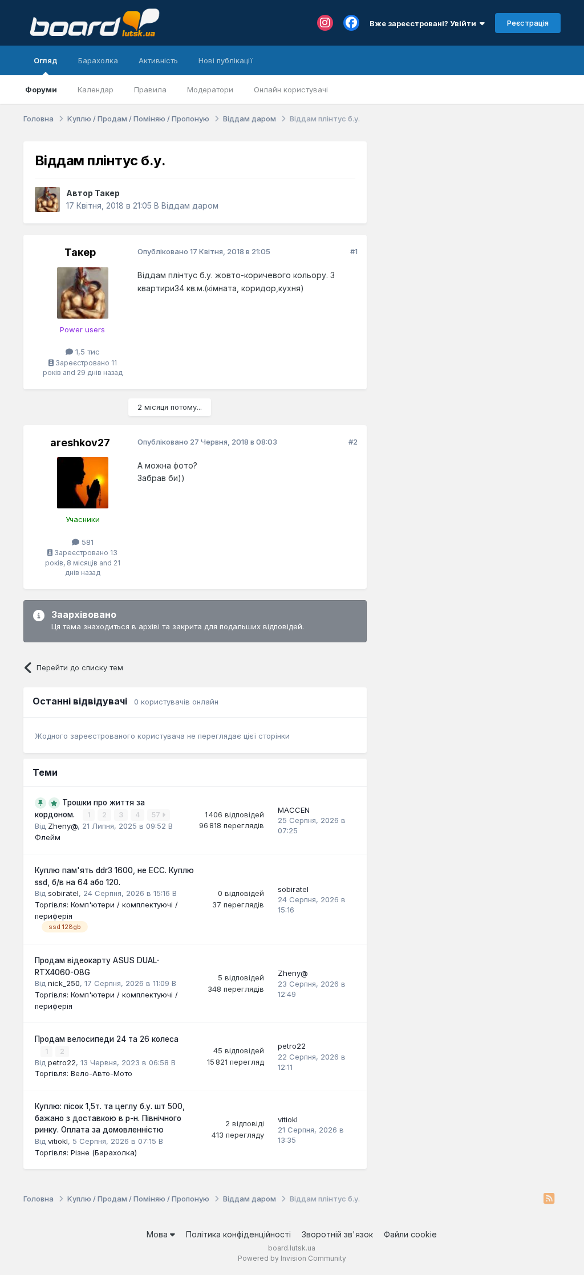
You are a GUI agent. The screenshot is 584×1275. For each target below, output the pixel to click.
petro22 (62, 1062)
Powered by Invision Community (292, 1258)
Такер (107, 193)
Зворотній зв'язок (337, 1234)
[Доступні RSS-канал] (549, 1199)
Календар (95, 89)
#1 (354, 251)
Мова (158, 1234)
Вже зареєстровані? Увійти (425, 23)
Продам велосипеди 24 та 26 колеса (107, 1039)
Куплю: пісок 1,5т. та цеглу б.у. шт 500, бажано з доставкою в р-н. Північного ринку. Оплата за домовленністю (110, 1118)
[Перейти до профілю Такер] (47, 199)
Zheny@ (63, 825)
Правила (150, 89)
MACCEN (294, 809)
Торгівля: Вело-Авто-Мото (83, 1073)
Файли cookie (410, 1234)
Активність (158, 60)
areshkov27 (80, 443)
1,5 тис (86, 351)
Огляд (46, 60)
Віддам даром (189, 205)
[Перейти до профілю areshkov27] (82, 482)
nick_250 (64, 983)
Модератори (210, 89)
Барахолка (98, 60)
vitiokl (58, 1141)
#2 (353, 441)
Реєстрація (528, 22)
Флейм (47, 837)
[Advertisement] (469, 212)
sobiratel (63, 893)
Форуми (41, 89)
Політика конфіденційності (238, 1234)
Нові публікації (225, 60)
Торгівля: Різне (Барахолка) (86, 1152)
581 (86, 542)
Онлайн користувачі (291, 89)
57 (157, 814)
